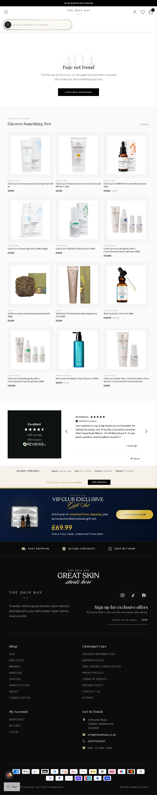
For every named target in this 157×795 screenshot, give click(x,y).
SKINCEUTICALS (19, 685)
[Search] (8, 24)
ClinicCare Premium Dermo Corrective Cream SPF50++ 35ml (78, 185)
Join (144, 620)
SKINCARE (15, 672)
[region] (106, 432)
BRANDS (14, 666)
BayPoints (16, 719)
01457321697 (96, 741)
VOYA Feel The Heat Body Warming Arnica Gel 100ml (76, 315)
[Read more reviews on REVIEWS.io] (34, 444)
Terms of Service (94, 679)
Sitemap (88, 697)
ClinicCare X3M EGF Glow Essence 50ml (75, 248)
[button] (66, 431)
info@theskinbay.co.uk (102, 734)
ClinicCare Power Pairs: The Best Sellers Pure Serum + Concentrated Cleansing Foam (126, 380)
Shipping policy (93, 660)
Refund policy (92, 685)
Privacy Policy (93, 672)
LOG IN (13, 732)
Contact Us (91, 691)
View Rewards (99, 482)
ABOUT (14, 691)
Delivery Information (98, 654)
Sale (12, 654)
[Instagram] (122, 595)
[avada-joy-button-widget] (9, 775)
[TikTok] (133, 595)
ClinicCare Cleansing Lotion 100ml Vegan (28, 248)
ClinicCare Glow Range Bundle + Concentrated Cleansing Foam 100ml (26, 380)
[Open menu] (6, 12)
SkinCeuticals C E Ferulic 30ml (118, 313)
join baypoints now (78, 3)
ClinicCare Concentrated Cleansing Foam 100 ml (30, 185)
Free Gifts (16, 660)
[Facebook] (144, 595)
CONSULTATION (19, 697)
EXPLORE (15, 679)
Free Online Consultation (101, 666)
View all (144, 124)
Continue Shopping (78, 92)
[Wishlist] (143, 12)
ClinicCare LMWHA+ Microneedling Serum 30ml (125, 185)
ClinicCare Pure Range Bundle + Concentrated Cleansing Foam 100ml (122, 250)
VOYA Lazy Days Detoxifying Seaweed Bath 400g (29, 315)
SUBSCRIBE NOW (134, 514)
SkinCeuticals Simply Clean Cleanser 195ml (77, 378)
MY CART (15, 725)
